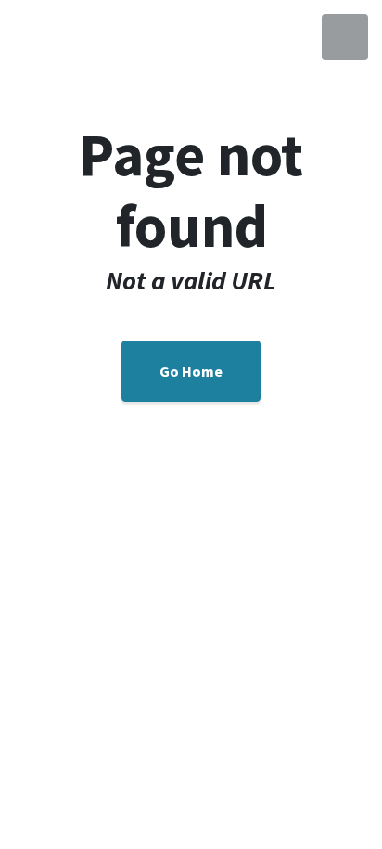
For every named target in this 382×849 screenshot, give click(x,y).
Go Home (191, 371)
